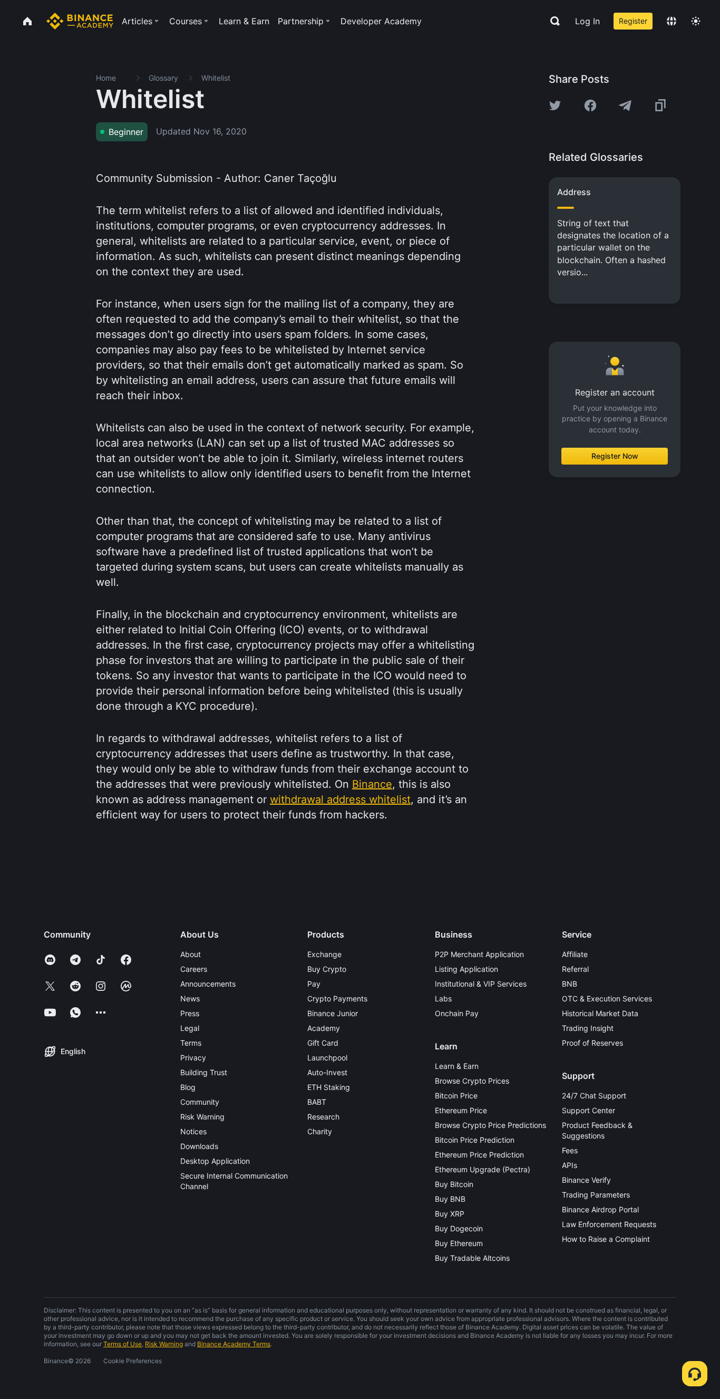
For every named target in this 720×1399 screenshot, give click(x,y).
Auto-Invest (327, 1072)
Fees (570, 1150)
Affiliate (575, 954)
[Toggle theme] (695, 21)
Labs (443, 998)
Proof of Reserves (592, 1042)
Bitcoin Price (456, 1095)
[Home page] (79, 21)
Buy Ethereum (459, 1243)
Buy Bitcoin (454, 1184)
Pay (313, 983)
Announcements (208, 983)
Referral (575, 968)
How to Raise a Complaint (606, 1238)
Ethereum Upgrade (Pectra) (482, 1169)
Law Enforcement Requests (609, 1224)
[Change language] (671, 21)
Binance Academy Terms (233, 1344)
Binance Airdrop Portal (600, 1209)
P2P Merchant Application (479, 954)
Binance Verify (586, 1179)
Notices (193, 1131)
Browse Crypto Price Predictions (490, 1125)
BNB (569, 983)
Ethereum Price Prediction (479, 1154)
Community (199, 1101)
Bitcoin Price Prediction (474, 1139)
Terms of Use (122, 1344)
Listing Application (466, 968)
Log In (587, 21)
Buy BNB (450, 1198)
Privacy (193, 1057)
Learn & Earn (457, 1066)
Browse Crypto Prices (472, 1080)
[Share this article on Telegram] (625, 105)
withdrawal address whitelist (340, 799)
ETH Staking (328, 1087)
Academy (323, 1028)
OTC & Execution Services (607, 998)
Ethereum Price (461, 1110)
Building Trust (203, 1072)
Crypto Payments (337, 998)
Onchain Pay (457, 1013)
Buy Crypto (326, 968)
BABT (316, 1101)
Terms (190, 1042)
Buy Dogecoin (459, 1228)
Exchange (324, 954)
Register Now (614, 455)
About (190, 954)
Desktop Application (215, 1160)
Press (189, 1013)
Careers (193, 968)
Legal (189, 1028)
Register (633, 20)
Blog (188, 1087)
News (190, 998)
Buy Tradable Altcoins (472, 1257)
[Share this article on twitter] (555, 105)
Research (323, 1116)
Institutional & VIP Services (481, 983)
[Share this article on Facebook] (590, 105)
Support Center (588, 1110)
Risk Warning (202, 1116)
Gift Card (322, 1042)
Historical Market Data (600, 1013)
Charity (319, 1131)
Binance (372, 784)
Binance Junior (332, 1013)
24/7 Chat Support (594, 1095)
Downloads (199, 1146)
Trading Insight (588, 1028)
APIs (569, 1165)
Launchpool (327, 1057)
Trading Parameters (596, 1194)
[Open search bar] (551, 21)
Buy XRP (449, 1213)
